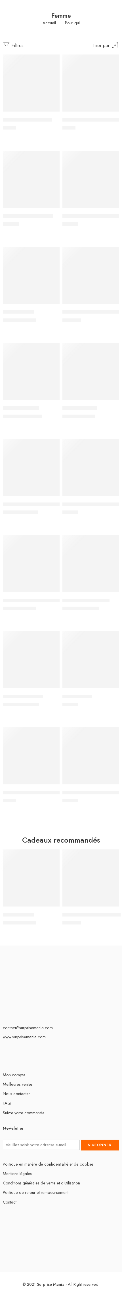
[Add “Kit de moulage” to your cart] (52, 303)
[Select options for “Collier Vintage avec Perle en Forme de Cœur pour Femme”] (111, 111)
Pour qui (72, 23)
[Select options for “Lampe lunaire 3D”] (52, 399)
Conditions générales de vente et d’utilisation (41, 1183)
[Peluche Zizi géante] (31, 659)
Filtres (17, 45)
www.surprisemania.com (24, 1037)
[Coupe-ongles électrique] (31, 179)
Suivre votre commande (24, 1113)
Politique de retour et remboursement (35, 1192)
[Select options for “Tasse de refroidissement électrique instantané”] (111, 784)
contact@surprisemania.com (28, 1028)
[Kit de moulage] (31, 275)
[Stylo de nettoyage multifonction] (31, 755)
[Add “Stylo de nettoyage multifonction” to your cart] (52, 784)
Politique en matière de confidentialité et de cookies (48, 1164)
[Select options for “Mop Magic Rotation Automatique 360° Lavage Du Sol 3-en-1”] (52, 591)
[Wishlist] (54, 60)
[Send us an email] (4, 1056)
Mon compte (14, 1075)
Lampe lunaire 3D (21, 408)
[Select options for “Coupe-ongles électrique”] (52, 207)
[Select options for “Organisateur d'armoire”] (111, 591)
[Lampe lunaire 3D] (31, 371)
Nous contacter (16, 1094)
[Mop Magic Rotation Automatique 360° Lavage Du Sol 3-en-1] (31, 563)
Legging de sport (79, 408)
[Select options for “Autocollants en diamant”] (52, 111)
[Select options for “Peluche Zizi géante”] (52, 688)
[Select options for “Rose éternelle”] (111, 688)
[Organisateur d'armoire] (90, 563)
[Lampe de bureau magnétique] (90, 275)
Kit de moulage (18, 312)
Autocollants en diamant (27, 120)
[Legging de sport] (90, 371)
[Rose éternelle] (90, 659)
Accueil (49, 23)
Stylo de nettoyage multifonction (35, 793)
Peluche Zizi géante (23, 696)
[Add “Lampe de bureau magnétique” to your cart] (111, 303)
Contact (9, 1202)
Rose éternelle (77, 696)
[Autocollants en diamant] (31, 83)
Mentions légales (17, 1173)
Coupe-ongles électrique (28, 216)
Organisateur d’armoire (86, 600)
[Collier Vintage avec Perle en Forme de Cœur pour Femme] (90, 83)
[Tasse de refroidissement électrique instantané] (90, 755)
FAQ (7, 1103)
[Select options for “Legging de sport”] (111, 399)
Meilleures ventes (18, 1084)
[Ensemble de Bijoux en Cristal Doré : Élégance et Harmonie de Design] (90, 179)
